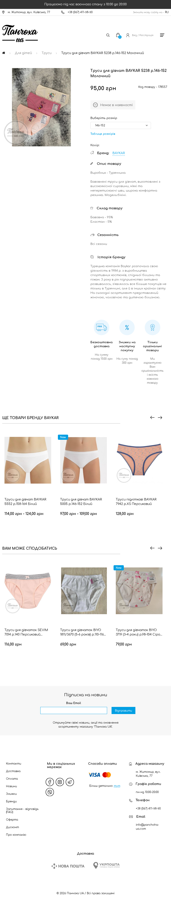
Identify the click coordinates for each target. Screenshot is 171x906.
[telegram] (70, 782)
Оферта (12, 819)
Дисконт (12, 827)
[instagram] (60, 782)
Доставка (13, 771)
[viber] (50, 792)
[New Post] (67, 866)
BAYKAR (118, 153)
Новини (11, 786)
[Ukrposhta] (106, 865)
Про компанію (16, 834)
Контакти (13, 763)
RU (167, 12)
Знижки (11, 793)
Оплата (12, 778)
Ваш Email (73, 703)
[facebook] (50, 782)
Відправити (123, 710)
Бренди (11, 801)
